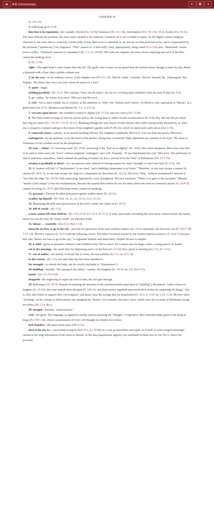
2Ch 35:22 (180, 31)
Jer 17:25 (102, 112)
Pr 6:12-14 (103, 77)
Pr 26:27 (71, 122)
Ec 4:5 (43, 274)
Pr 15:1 (57, 92)
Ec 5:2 (55, 208)
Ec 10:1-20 (35, 21)
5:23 (168, 294)
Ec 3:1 (52, 259)
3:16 (151, 294)
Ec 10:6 (134, 148)
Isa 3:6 (128, 269)
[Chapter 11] (207, 4)
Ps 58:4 (37, 173)
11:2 (94, 213)
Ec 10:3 (136, 228)
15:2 (88, 198)
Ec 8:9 (149, 117)
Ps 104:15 (89, 289)
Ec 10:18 (52, 284)
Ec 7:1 (85, 52)
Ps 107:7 (181, 228)
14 (66, 198)
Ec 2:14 (36, 62)
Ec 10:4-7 (172, 233)
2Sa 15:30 (133, 112)
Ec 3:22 (74, 213)
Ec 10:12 (120, 173)
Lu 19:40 (95, 329)
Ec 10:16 (118, 269)
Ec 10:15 (60, 233)
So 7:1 (114, 254)
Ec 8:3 (176, 92)
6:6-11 (90, 107)
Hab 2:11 (83, 329)
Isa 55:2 (64, 223)
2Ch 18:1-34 (149, 31)
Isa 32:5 (41, 107)
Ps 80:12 (115, 127)
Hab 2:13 (75, 223)
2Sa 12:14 (90, 31)
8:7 (89, 213)
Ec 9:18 (51, 26)
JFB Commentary (24, 4)
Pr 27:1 (103, 213)
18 (177, 163)
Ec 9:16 (170, 163)
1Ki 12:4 (40, 304)
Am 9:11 (139, 269)
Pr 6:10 (52, 274)
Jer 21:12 (114, 249)
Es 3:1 (78, 107)
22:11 (96, 198)
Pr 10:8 (59, 198)
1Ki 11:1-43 (117, 31)
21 (71, 198)
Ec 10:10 (52, 178)
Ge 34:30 (96, 52)
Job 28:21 (163, 334)
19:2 (160, 31)
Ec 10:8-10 (182, 183)
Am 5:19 (167, 127)
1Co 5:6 (151, 47)
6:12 (82, 213)
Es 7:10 (50, 122)
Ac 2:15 (164, 249)
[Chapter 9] (192, 4)
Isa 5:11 (153, 249)
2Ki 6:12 (78, 324)
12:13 (81, 198)
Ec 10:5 (140, 294)
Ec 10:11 (48, 188)
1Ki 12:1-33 (162, 158)
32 (75, 198)
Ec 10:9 (79, 148)
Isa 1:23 (159, 294)
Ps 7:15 (60, 122)
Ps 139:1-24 (37, 319)
